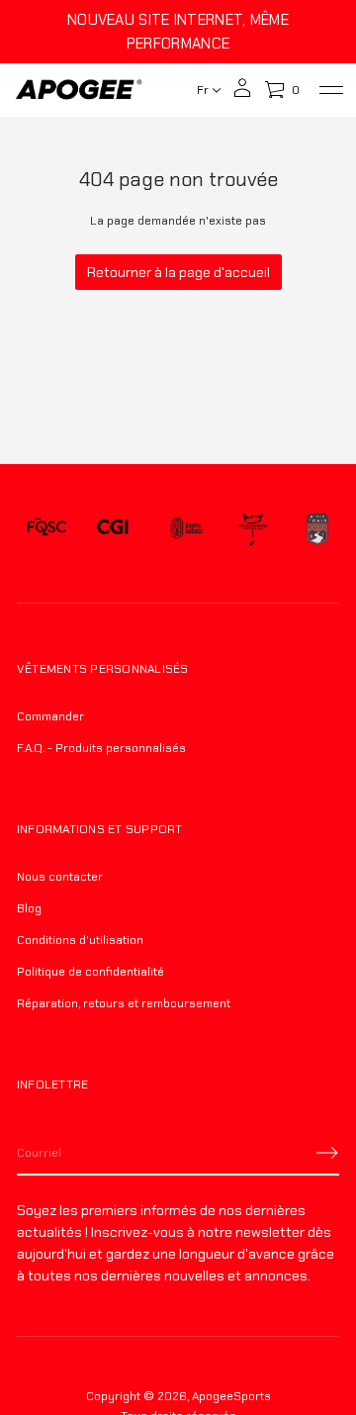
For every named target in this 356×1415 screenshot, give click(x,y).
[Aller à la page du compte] (242, 94)
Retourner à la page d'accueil (178, 272)
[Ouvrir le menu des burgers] (331, 90)
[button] (282, 90)
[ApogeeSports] (78, 90)
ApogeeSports (231, 1396)
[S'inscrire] (327, 1153)
